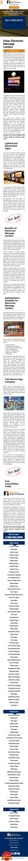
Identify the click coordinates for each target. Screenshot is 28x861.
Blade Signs (14, 560)
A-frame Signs (14, 546)
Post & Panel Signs (14, 646)
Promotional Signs (14, 654)
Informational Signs (14, 612)
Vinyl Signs (14, 827)
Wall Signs (14, 694)
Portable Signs (14, 643)
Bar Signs (14, 721)
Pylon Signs (14, 657)
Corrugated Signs (14, 577)
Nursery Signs (14, 777)
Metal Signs (14, 629)
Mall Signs (14, 769)
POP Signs (14, 637)
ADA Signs (14, 549)
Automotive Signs (14, 715)
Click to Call (14, 7)
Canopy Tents (14, 569)
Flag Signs (14, 600)
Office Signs (14, 634)
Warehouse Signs (14, 803)
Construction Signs (14, 735)
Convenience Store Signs (14, 738)
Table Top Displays (14, 677)
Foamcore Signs (14, 606)
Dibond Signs (14, 583)
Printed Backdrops (14, 648)
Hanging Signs (14, 609)
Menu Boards (14, 626)
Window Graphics (14, 699)
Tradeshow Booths (14, 688)
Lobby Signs (14, 623)
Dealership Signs (14, 743)
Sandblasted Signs (14, 668)
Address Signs (14, 555)
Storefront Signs (14, 674)
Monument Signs (14, 631)
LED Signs (14, 614)
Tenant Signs (14, 682)
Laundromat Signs (14, 763)
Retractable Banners (14, 660)
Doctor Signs (14, 749)
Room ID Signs (14, 663)
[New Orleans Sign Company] (14, 834)
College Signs (14, 732)
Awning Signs (14, 558)
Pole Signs (14, 640)
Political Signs (14, 780)
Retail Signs (14, 792)
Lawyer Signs (14, 766)
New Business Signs (14, 774)
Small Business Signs (14, 800)
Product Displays (14, 651)
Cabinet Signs (14, 566)
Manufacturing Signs (14, 772)
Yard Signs (14, 705)
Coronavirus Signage (14, 575)
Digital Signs (14, 586)
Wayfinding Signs (14, 697)
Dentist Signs (14, 746)
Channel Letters (14, 572)
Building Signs (14, 563)
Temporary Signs (14, 680)
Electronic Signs (14, 597)
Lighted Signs (14, 620)
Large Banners (14, 617)
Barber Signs (14, 723)
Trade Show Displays (14, 685)
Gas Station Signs (14, 752)
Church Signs (14, 726)
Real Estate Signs (14, 786)
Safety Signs (14, 665)
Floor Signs (14, 603)
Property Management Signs (14, 783)
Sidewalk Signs (14, 671)
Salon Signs (14, 794)
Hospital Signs (14, 755)
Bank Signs (14, 718)
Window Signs (14, 702)
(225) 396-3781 (14, 4)
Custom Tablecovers (14, 580)
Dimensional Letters (14, 589)
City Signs (14, 729)
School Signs (14, 797)
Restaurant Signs (14, 789)
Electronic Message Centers (14, 594)
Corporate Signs (14, 740)
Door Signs (14, 592)
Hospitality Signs (14, 757)
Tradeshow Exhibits (14, 691)
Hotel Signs (14, 760)
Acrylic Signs (14, 552)
